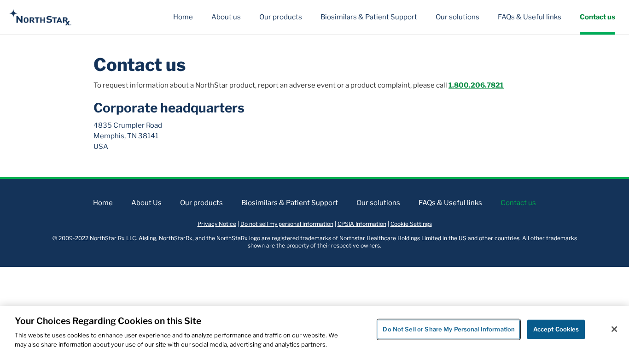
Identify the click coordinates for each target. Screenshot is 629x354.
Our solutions (457, 17)
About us (226, 17)
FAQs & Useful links (529, 17)
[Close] (614, 329)
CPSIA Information (362, 223)
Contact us (597, 17)
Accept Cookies (556, 329)
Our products (280, 17)
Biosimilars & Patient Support (368, 17)
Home (183, 17)
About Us (146, 203)
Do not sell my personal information (286, 223)
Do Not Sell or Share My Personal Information (449, 329)
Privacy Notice (217, 223)
